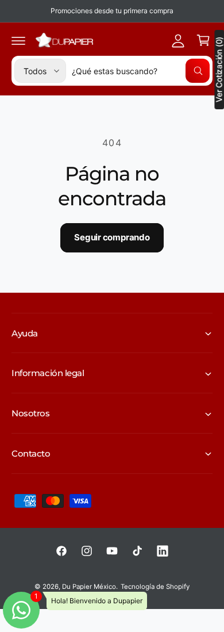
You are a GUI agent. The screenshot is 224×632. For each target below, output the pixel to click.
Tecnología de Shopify (155, 587)
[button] (18, 40)
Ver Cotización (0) (218, 69)
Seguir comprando (111, 237)
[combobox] (141, 71)
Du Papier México (89, 587)
